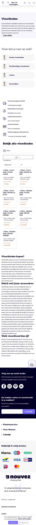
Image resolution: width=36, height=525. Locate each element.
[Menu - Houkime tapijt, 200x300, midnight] (10, 233)
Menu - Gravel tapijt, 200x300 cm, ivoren (9, 198)
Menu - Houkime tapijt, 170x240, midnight (9, 219)
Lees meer (7, 35)
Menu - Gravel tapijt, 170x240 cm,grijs (9, 178)
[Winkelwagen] (29, 3)
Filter (19, 157)
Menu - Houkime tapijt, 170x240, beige (26, 198)
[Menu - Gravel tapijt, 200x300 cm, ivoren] (10, 193)
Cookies (3, 513)
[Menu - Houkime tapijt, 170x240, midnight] (10, 213)
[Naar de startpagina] (13, 3)
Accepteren (13, 522)
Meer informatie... (25, 519)
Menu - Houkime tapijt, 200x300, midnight (9, 239)
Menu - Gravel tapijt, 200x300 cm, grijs (25, 178)
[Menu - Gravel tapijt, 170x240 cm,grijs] (10, 172)
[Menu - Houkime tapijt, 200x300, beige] (26, 213)
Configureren (23, 522)
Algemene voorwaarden (8, 506)
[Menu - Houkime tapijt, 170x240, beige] (26, 193)
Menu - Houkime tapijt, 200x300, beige (26, 219)
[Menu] (3, 2)
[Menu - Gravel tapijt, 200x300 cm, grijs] (26, 172)
